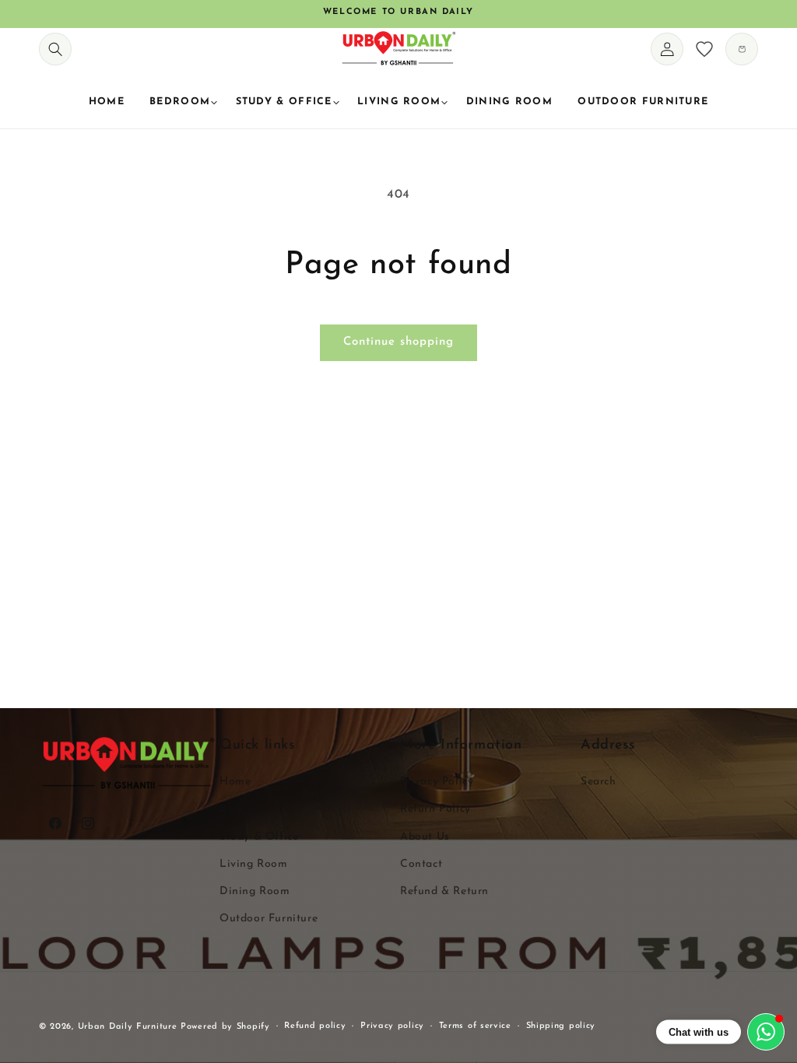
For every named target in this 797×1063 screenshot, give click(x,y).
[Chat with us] (766, 1032)
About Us (425, 837)
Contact (421, 864)
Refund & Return (444, 891)
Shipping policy (561, 1026)
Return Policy (435, 809)
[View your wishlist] (704, 49)
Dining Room (254, 891)
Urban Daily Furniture (129, 1027)
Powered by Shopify (225, 1027)
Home (235, 782)
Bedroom (243, 809)
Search (598, 782)
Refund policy (315, 1026)
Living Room (253, 864)
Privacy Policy (436, 782)
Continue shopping (398, 342)
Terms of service (475, 1026)
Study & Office (258, 837)
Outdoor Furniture (268, 918)
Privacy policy (392, 1026)
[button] (55, 49)
